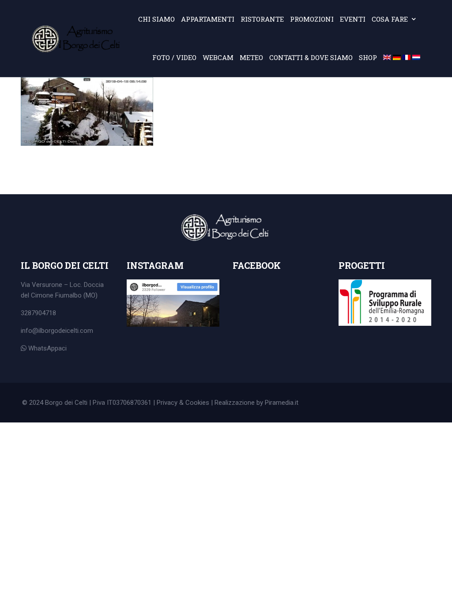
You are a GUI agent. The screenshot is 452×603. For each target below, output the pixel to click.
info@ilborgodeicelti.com (57, 331)
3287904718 (38, 313)
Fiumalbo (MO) (76, 295)
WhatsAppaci (46, 348)
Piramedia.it (281, 403)
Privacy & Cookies (183, 403)
